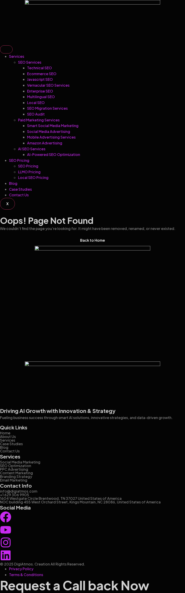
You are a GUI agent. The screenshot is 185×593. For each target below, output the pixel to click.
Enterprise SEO (40, 91)
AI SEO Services (31, 148)
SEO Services (29, 62)
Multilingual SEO (41, 96)
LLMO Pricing (29, 171)
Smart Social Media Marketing (53, 125)
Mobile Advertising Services (51, 137)
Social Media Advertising (48, 131)
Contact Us (19, 194)
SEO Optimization (15, 465)
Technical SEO (39, 67)
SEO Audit (36, 114)
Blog (13, 183)
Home (5, 433)
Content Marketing (16, 472)
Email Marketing (13, 480)
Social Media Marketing (20, 462)
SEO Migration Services (47, 108)
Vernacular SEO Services (48, 85)
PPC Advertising (14, 469)
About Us (8, 436)
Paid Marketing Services (39, 120)
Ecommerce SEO (41, 73)
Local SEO (36, 102)
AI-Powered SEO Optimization (53, 154)
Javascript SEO (40, 79)
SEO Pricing (19, 160)
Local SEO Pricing (33, 177)
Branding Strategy (16, 476)
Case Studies (20, 189)
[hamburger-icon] (6, 49)
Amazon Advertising (44, 143)
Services (16, 56)
